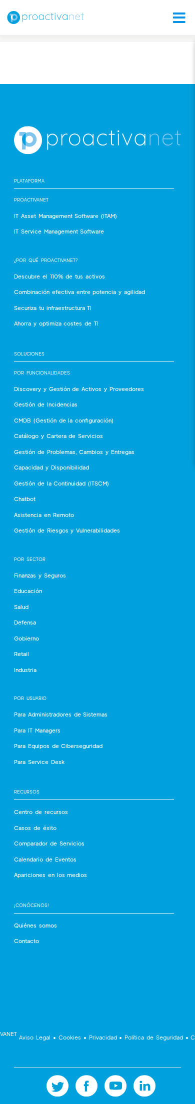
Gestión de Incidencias (46, 404)
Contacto (26, 941)
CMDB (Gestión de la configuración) (64, 420)
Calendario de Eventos (45, 859)
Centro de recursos (41, 811)
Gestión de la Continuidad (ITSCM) (61, 483)
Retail (21, 653)
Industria (25, 669)
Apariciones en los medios (50, 875)
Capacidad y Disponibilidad (51, 467)
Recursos (27, 791)
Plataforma (29, 181)
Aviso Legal (35, 1037)
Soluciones (29, 353)
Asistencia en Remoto (44, 515)
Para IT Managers (37, 730)
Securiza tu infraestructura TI (53, 307)
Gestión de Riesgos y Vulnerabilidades (67, 530)
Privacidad (103, 1037)
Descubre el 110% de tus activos (59, 276)
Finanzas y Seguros (40, 575)
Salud (21, 607)
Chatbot (25, 499)
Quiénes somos (35, 925)
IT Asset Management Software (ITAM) (65, 215)
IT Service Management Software (59, 231)
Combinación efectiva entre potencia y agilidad (79, 291)
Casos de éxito (35, 827)
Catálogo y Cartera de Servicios (58, 435)
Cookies (70, 1037)
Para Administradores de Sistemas (61, 714)
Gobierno (26, 638)
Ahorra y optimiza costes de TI (56, 323)
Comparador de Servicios (49, 843)
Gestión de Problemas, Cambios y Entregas (74, 451)
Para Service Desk (39, 761)
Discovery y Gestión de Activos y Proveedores (79, 389)
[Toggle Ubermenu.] (176, 17)
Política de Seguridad (153, 1037)
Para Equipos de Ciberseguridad (58, 745)
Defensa (25, 622)
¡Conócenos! (31, 905)
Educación (28, 591)
